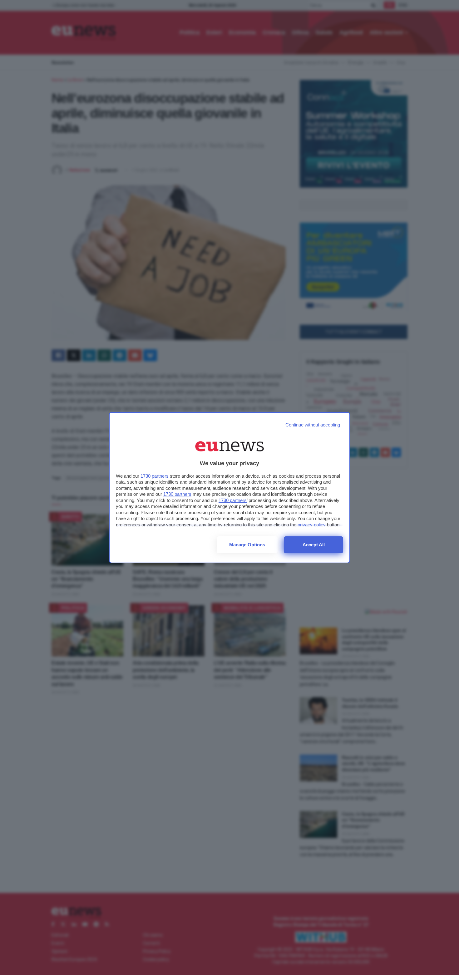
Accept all (314, 544)
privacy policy (312, 524)
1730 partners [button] (155, 476)
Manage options (247, 544)
